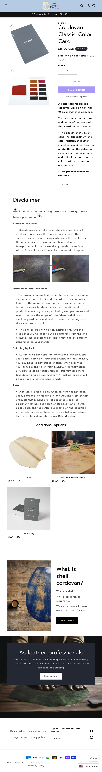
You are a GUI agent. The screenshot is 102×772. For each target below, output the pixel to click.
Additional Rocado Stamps (73, 477)
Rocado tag (29, 534)
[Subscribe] (79, 738)
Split (29, 477)
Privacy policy (37, 737)
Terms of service (37, 730)
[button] (6, 6)
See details (67, 620)
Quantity (62, 65)
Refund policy (66, 416)
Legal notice (20, 737)
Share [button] (65, 184)
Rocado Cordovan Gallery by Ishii (29, 763)
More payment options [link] (76, 97)
